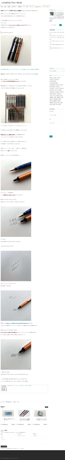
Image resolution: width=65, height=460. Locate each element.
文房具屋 (51, 102)
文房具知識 (19, 6)
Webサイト (35, 433)
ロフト (61, 95)
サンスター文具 (52, 84)
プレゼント (51, 90)
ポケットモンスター (53, 93)
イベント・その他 (25, 6)
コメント (2, 437)
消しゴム (55, 102)
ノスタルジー (52, 88)
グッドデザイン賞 (52, 81)
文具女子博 (54, 100)
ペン (55, 90)
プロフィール (32, 6)
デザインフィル (52, 86)
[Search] (60, 25)
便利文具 (58, 97)
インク (59, 77)
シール (57, 84)
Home (2, 6)
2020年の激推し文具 (5, 424)
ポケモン (59, 93)
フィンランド (61, 88)
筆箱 (50, 104)
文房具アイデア (14, 6)
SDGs (51, 77)
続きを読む (13, 424)
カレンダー (51, 79)
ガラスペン (56, 79)
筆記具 (54, 104)
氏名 (1, 433)
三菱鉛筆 (51, 97)
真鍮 (61, 102)
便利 (55, 97)
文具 (50, 100)
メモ (54, 95)
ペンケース (59, 90)
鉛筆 (59, 104)
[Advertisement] (56, 59)
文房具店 (9, 6)
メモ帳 (58, 95)
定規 (62, 97)
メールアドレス (19, 433)
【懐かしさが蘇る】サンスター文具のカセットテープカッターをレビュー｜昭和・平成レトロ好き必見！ (56, 37)
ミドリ (51, 95)
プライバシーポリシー (46, 6)
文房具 (5, 6)
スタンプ (61, 84)
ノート (57, 88)
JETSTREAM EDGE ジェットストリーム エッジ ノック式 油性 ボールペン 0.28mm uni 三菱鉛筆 (20, 69)
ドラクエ (57, 86)
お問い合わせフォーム (38, 6)
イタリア (54, 77)
